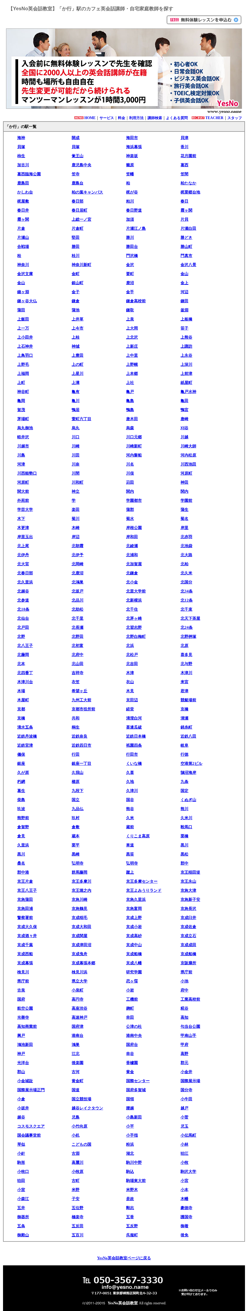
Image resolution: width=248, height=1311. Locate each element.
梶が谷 (132, 192)
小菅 (184, 1117)
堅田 (76, 237)
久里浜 (23, 845)
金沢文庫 (25, 273)
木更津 (23, 527)
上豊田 (77, 355)
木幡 (184, 1198)
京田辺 (132, 700)
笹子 (184, 328)
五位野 (77, 1208)
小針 (21, 1153)
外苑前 (23, 500)
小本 (184, 1189)
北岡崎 (77, 564)
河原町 (186, 473)
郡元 (184, 1062)
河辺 (184, 292)
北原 (184, 645)
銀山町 (77, 283)
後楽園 (77, 1062)
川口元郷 (134, 437)
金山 (184, 273)
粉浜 (130, 1144)
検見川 (23, 972)
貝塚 (21, 146)
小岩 (130, 990)
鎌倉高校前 (136, 301)
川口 (76, 437)
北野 (21, 636)
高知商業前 (27, 1026)
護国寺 (186, 1217)
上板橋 (186, 319)
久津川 (132, 790)
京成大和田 (81, 926)
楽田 (76, 509)
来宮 (184, 682)
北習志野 (134, 627)
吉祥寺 (77, 672)
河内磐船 (134, 455)
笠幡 (130, 174)
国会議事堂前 (29, 1135)
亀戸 (130, 391)
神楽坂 (132, 156)
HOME (90, 118)
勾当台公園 (190, 1026)
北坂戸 (77, 591)
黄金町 (77, 1081)
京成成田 (188, 945)
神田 (184, 482)
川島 (21, 455)
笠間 (184, 174)
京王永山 (188, 881)
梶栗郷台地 (190, 192)
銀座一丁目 (81, 763)
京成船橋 (134, 954)
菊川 (76, 518)
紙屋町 (186, 382)
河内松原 (188, 455)
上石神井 (25, 346)
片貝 (184, 219)
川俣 (130, 473)
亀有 (76, 391)
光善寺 (23, 1017)
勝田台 (132, 246)
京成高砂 (134, 935)
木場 (21, 691)
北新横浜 (134, 600)
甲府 (184, 1044)
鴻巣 (76, 1044)
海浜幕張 (134, 146)
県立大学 (79, 981)
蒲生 (184, 509)
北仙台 (23, 618)
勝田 (76, 246)
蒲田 (21, 310)
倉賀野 (23, 827)
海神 (21, 137)
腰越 (130, 1108)
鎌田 (184, 301)
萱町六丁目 (81, 419)
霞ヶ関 (186, 210)
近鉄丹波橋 (27, 736)
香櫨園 (132, 1062)
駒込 (130, 1171)
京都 (21, 709)
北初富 (77, 645)
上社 (130, 382)
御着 (184, 1226)
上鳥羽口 (25, 355)
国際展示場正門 (31, 1090)
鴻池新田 (25, 1044)
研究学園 (134, 972)
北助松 (77, 609)
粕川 (130, 201)
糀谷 (184, 1008)
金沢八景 (188, 264)
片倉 (21, 228)
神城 (76, 346)
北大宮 (23, 564)
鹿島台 (77, 183)
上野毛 (23, 364)
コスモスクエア (31, 1126)
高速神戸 (79, 1017)
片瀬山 (23, 237)
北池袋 (186, 546)
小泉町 (77, 990)
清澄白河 (134, 718)
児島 (76, 1117)
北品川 (77, 600)
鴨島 (130, 409)
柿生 (21, 156)
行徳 (184, 754)
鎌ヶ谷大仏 (27, 301)
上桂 (76, 337)
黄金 (130, 1071)
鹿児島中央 (81, 165)
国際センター (138, 1081)
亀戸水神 (188, 391)
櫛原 (76, 781)
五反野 (132, 1226)
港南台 (77, 1035)
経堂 (130, 709)
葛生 (21, 790)
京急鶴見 (79, 908)
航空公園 (25, 1008)
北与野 (186, 663)
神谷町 (23, 391)
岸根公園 (134, 527)
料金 (121, 118)
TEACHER (214, 118)
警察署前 (25, 917)
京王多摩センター (142, 881)
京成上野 (134, 917)
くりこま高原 (138, 836)
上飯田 (23, 319)
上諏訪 (186, 346)
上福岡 (23, 373)
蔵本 (76, 836)
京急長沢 (188, 908)
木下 (21, 518)
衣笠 (76, 682)
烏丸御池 (25, 428)
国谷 (130, 799)
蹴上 (130, 872)
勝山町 (186, 246)
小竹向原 (79, 1126)
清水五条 (25, 727)
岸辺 (76, 536)
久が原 (23, 772)
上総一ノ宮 (81, 219)
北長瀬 (77, 627)
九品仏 (77, 808)
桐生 (76, 727)
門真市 (186, 255)
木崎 (76, 527)
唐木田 (132, 419)
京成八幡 (134, 963)
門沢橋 (132, 255)
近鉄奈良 (79, 736)
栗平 (76, 845)
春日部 (77, 201)
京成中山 (134, 945)
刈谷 (184, 428)
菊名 (184, 518)
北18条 (23, 609)
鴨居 (76, 409)
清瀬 (184, 718)
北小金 (132, 582)
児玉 (184, 1126)
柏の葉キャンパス (87, 192)
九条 (184, 781)
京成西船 (25, 954)
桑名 (21, 863)
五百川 (77, 1235)
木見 (130, 691)
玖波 (21, 808)
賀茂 (21, 409)
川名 (130, 464)
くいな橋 (134, 763)
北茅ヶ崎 (134, 618)
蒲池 (76, 310)
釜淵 (184, 310)
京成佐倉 (188, 926)
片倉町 (77, 228)
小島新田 (134, 1117)
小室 (21, 1189)
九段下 (77, 790)
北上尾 (23, 546)
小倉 (21, 1099)
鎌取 (130, 310)
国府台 (132, 1044)
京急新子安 (190, 899)
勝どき (186, 237)
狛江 (184, 1153)
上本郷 (132, 373)
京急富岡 (134, 908)
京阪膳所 (188, 963)
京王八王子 (27, 890)
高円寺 (77, 999)
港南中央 (134, 1035)
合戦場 (23, 246)
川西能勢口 (27, 473)
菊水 (130, 518)
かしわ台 (25, 192)
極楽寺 (77, 1217)
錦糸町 (186, 727)
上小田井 (25, 337)
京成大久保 (27, 926)
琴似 (21, 1144)
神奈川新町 (81, 264)
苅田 (130, 482)
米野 (76, 1189)
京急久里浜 (136, 899)
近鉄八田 (188, 736)
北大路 (186, 555)
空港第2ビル (191, 763)
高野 (184, 1053)
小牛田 (186, 1099)
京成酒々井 (27, 935)
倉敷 (76, 827)
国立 (76, 799)
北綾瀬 (132, 546)
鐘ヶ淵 (23, 292)
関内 (130, 491)
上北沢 (132, 337)
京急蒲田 (25, 899)
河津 (21, 464)
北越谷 (23, 591)
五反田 (77, 1226)
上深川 (186, 364)
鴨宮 (184, 409)
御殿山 (23, 1235)
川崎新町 (134, 446)
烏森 (130, 428)
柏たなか (188, 183)
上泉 (130, 319)
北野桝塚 (188, 636)
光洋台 (23, 1062)
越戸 (184, 1108)
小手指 (132, 1135)
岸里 (184, 527)
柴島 (21, 799)
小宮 (184, 1180)
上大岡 (132, 328)
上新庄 (132, 346)
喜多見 (186, 654)
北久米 (186, 573)
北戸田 (23, 627)
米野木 (132, 1189)
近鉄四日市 (81, 745)
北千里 (77, 618)
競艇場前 (188, 700)
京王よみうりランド (144, 890)
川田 (76, 455)
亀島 (130, 400)
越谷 (21, 1117)
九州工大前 (81, 700)
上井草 (77, 319)
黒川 (184, 845)
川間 (76, 473)
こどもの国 (81, 1144)
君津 (184, 691)
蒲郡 (130, 509)
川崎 (76, 446)
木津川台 (25, 682)
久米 (130, 818)
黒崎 (76, 854)
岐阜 (184, 745)
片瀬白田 (188, 228)
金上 (184, 283)
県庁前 (186, 972)
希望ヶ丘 (79, 691)
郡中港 (23, 872)
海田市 (132, 137)
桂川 (76, 255)
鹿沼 (130, 283)
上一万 (23, 328)
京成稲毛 (79, 917)
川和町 (77, 482)
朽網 (21, 781)
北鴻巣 (77, 582)
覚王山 (77, 156)
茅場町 (23, 419)
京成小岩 (134, 926)
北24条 (187, 627)
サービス (107, 118)
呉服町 (132, 1235)
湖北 (130, 1153)
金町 (76, 273)
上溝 (76, 382)
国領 (130, 1099)
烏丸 (76, 428)
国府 (21, 999)
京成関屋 (79, 935)
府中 (184, 990)
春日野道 (134, 210)
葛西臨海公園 (29, 174)
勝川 (130, 237)
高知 (184, 1017)
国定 (184, 790)
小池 (184, 981)
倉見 (21, 836)
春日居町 (79, 210)
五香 (130, 1217)
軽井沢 (23, 437)
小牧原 (77, 1171)
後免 (184, 1235)
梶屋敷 (23, 201)
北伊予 (77, 555)
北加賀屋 (134, 564)
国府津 (77, 1026)
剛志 (130, 1208)
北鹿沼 (77, 573)
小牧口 (23, 1171)
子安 (76, 1198)
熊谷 (130, 808)
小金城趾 (25, 1081)
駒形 (21, 1162)
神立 (76, 491)
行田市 (132, 754)
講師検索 (155, 118)
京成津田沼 (81, 945)
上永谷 (186, 355)
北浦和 (132, 555)
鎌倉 (76, 301)
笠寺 (76, 174)
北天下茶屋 (190, 618)
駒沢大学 (188, 1171)
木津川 (186, 672)
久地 (130, 781)
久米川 (186, 818)
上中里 (132, 355)
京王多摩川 (81, 881)
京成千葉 (25, 945)
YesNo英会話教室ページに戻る (124, 1258)
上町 (21, 382)
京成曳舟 (79, 954)
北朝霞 (77, 546)
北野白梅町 (136, 636)
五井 (21, 1208)
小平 (130, 1126)
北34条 (187, 591)
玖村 (76, 818)
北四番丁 (25, 672)
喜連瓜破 (134, 727)
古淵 (76, 1153)
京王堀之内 (81, 890)
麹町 (130, 1008)
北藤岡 (23, 654)
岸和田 (132, 536)
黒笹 (130, 854)
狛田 (21, 1180)
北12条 (187, 600)
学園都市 (134, 500)
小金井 (186, 1071)
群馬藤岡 (79, 872)
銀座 (21, 763)
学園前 (186, 500)
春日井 (23, 210)
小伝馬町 (188, 1135)
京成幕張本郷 (83, 963)
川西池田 (188, 464)
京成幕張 (25, 963)
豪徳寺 (186, 1208)
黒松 (184, 854)
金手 (130, 292)
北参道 (23, 600)
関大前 (23, 491)
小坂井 (23, 1108)
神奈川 (23, 264)
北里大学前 (136, 591)
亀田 (184, 400)
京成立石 (188, 935)
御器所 (23, 1217)
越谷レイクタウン (87, 1108)
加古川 (23, 165)
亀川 (76, 400)
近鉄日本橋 (136, 736)
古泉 (21, 990)
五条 (21, 1226)
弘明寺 (77, 863)
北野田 (77, 636)
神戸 (21, 1053)
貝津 (184, 137)
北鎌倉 (132, 573)
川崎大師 (188, 446)
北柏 (184, 564)
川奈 (76, 464)
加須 (130, 219)
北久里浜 (25, 582)
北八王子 (25, 645)
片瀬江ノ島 (136, 228)
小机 (76, 1135)
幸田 (130, 1017)
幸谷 (130, 1053)
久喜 (130, 772)
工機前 (132, 999)
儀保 (21, 754)
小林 (184, 1144)
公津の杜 (134, 1026)
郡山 (21, 1071)
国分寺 (186, 1090)
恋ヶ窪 (132, 981)
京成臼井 (188, 917)
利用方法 (136, 118)
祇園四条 (134, 745)
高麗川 (77, 1162)
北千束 (186, 609)
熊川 (184, 808)
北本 (21, 663)
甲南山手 (188, 1035)
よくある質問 (177, 118)
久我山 (77, 772)
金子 (76, 292)
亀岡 (21, 400)
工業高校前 (190, 999)
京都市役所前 (83, 709)
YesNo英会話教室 (123, 1303)
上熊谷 (186, 337)
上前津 (186, 373)
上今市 (77, 328)
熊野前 (23, 818)
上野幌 (132, 364)
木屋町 (23, 700)
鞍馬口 (186, 827)
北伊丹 (23, 555)
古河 (76, 1071)
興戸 (21, 1035)
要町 (130, 273)
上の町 (77, 364)
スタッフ (234, 118)
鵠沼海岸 (188, 772)
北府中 (77, 654)
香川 (184, 146)
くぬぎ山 (188, 799)
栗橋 (184, 836)
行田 (76, 754)
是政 (130, 1198)
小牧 (184, 1162)
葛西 (184, 165)
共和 (76, 718)
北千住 (132, 609)
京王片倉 (25, 881)
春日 (184, 201)
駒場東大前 (136, 1180)
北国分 (186, 582)
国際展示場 (190, 1081)
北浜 (130, 645)
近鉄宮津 (25, 745)
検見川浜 (79, 972)
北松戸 (132, 654)
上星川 (77, 373)
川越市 (23, 446)
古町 (76, 1180)
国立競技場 (81, 1099)
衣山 (130, 682)
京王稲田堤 (190, 872)
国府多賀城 (136, 1090)
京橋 (184, 709)
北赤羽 (186, 536)
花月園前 (188, 156)
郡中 (184, 863)
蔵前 (130, 827)
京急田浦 (25, 908)
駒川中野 (134, 1162)
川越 (184, 437)
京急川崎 (79, 899)
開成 (76, 137)
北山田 (77, 663)
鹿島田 (23, 183)
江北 (76, 1053)
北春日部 (25, 573)
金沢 (130, 264)
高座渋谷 (79, 1008)
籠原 (130, 165)
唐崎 (184, 419)
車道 (130, 845)
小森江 (23, 1198)
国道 (76, 1090)
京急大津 (188, 890)
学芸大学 (25, 509)
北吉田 (132, 663)
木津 (130, 672)
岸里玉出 (25, 536)
